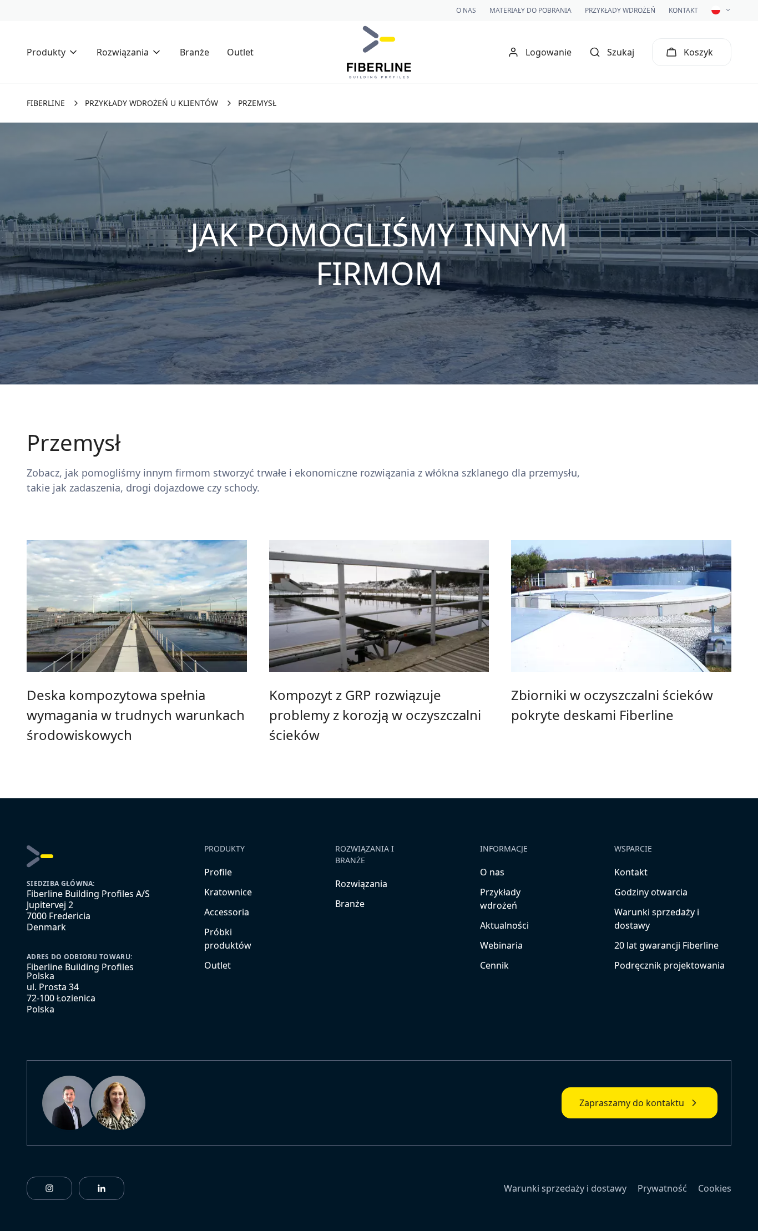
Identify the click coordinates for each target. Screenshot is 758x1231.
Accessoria (226, 912)
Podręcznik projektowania (669, 965)
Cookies (714, 1188)
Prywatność (662, 1188)
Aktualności (504, 925)
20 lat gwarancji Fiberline (666, 945)
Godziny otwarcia (651, 892)
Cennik (494, 965)
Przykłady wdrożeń (620, 10)
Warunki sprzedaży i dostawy (565, 1188)
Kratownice (228, 892)
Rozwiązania (361, 884)
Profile (218, 872)
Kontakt (683, 10)
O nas (466, 10)
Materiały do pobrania (530, 10)
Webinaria (501, 945)
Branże (194, 52)
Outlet (240, 52)
